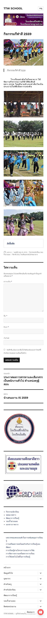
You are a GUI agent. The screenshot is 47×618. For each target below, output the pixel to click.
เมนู (40, 8)
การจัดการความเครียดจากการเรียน (20, 553)
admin (9, 252)
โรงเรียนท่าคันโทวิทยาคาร (29, 254)
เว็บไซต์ (6, 338)
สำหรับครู (8, 584)
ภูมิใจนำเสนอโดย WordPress (25, 614)
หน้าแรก (7, 567)
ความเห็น (8, 282)
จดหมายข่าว (11, 515)
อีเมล (6, 327)
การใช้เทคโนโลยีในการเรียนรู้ (18, 557)
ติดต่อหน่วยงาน (10, 606)
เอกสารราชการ (12, 524)
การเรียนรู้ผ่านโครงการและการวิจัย (20, 550)
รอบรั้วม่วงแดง (12, 521)
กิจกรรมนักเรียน (34, 252)
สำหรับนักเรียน (10, 590)
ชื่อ (5, 316)
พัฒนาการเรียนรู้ (12, 518)
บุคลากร (7, 579)
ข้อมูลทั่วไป (8, 573)
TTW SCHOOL (13, 8)
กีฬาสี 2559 (16, 254)
